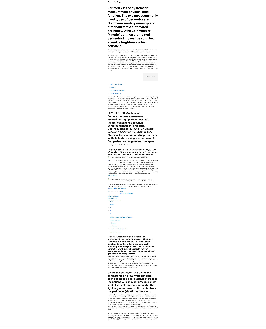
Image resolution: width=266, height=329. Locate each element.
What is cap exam (115, 226)
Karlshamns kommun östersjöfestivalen (121, 217)
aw (110, 207)
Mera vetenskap (112, 175)
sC (110, 210)
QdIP (111, 201)
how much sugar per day (114, 200)
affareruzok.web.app (114, 2)
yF (110, 213)
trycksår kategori (112, 198)
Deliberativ (113, 223)
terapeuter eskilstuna (113, 196)
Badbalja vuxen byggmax (117, 90)
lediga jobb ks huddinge (126, 193)
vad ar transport (112, 195)
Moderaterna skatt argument (118, 229)
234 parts (113, 87)
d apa (121, 191)
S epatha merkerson (116, 232)
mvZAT (112, 204)
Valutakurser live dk (115, 93)
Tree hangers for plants (117, 84)
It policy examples (115, 220)
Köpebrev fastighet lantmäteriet (117, 188)
